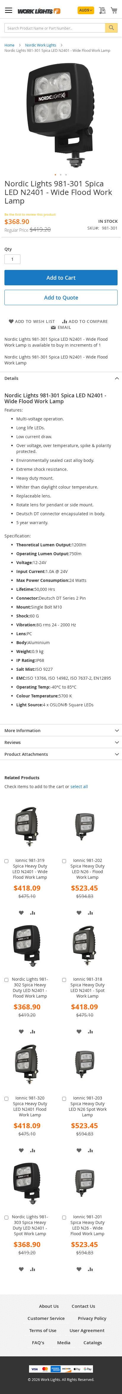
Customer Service (46, 1318)
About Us (49, 1306)
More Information (22, 730)
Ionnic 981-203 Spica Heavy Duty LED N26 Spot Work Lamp (88, 1106)
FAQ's (38, 1342)
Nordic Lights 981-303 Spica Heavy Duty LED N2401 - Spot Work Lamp (30, 1225)
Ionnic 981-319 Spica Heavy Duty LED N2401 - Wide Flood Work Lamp (30, 868)
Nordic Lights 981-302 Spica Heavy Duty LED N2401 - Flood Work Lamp (30, 987)
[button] (86, 10)
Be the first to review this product (30, 214)
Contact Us (83, 1306)
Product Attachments (26, 754)
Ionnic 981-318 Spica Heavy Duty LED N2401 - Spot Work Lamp (87, 987)
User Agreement (87, 1330)
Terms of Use (43, 1330)
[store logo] (39, 10)
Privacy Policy (92, 1318)
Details (11, 378)
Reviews (12, 742)
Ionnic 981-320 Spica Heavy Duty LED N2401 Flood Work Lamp (30, 1106)
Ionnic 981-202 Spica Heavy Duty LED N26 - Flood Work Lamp (87, 868)
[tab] (61, 378)
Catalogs (93, 1342)
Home (9, 45)
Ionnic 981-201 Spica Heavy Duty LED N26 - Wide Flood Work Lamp (87, 1225)
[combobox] (61, 28)
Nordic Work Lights (41, 45)
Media (63, 1342)
